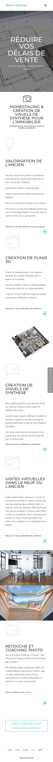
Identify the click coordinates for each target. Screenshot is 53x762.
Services (17, 750)
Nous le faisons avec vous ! (18, 692)
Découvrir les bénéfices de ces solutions (25, 226)
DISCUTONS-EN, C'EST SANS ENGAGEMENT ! (26, 726)
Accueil (10, 750)
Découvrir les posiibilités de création (23, 308)
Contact (40, 750)
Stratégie (25, 750)
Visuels (33, 750)
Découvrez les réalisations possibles (22, 444)
